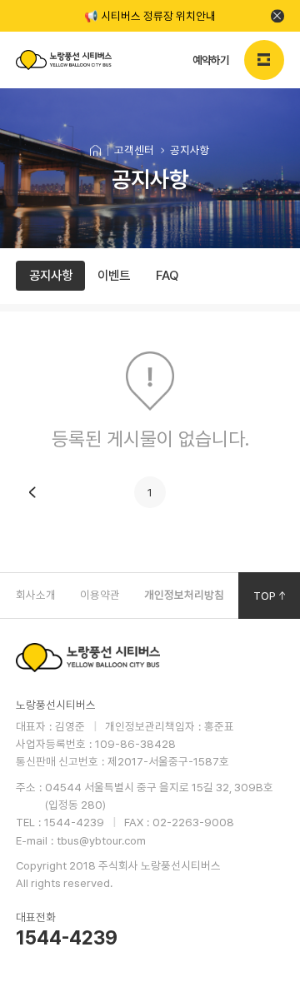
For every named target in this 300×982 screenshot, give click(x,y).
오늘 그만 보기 (277, 16)
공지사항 (50, 275)
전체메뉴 (264, 60)
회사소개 (36, 594)
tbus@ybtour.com (101, 840)
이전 (32, 492)
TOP (264, 595)
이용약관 (100, 594)
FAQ (167, 275)
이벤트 (114, 275)
